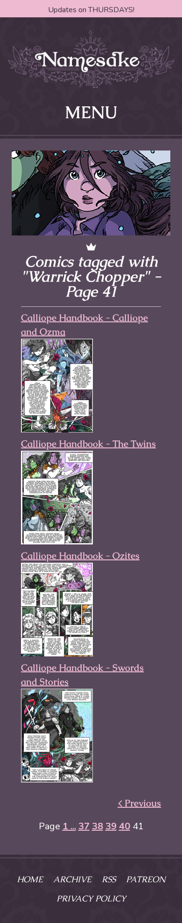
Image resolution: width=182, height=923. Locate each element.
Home (30, 879)
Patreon (145, 879)
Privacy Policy (91, 898)
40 (124, 826)
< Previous (139, 803)
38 (97, 826)
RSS (109, 879)
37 (84, 826)
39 (111, 826)
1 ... (69, 826)
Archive (72, 879)
